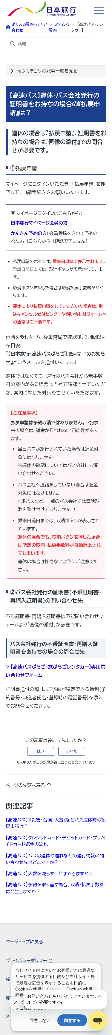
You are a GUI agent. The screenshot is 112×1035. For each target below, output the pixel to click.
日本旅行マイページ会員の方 (39, 223)
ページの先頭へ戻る (26, 785)
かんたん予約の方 (29, 233)
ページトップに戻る (24, 942)
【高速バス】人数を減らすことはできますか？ (49, 873)
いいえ (71, 751)
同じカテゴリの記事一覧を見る (47, 71)
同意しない (40, 1020)
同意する (72, 1020)
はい (40, 751)
